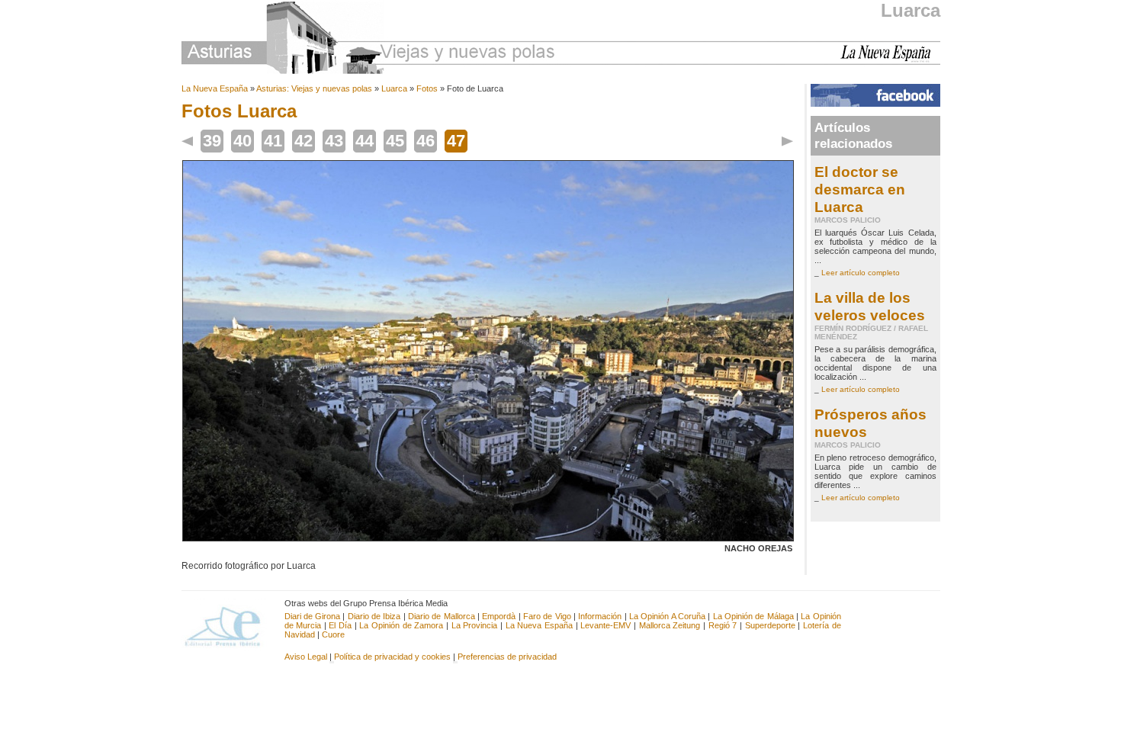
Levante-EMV (605, 625)
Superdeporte (770, 625)
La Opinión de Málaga (754, 616)
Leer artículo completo (860, 272)
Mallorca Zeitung (670, 625)
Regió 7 (722, 625)
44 (364, 140)
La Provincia (474, 625)
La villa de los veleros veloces (869, 306)
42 (303, 140)
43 (334, 140)
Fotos (427, 88)
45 (395, 140)
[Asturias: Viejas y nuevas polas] (368, 40)
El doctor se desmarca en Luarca (859, 189)
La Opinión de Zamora (401, 625)
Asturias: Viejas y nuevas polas (314, 88)
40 (242, 140)
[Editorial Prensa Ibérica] (229, 625)
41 (273, 140)
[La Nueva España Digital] (890, 59)
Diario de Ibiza (374, 616)
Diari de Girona (312, 616)
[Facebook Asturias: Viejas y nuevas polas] (875, 103)
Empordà (499, 616)
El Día (340, 625)
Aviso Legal (305, 656)
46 (425, 140)
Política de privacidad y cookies (392, 656)
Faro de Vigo (547, 616)
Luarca (910, 10)
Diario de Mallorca (441, 616)
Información (600, 616)
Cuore (333, 634)
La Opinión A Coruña (667, 616)
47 (456, 140)
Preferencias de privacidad (507, 656)
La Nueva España (214, 88)
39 (212, 140)
